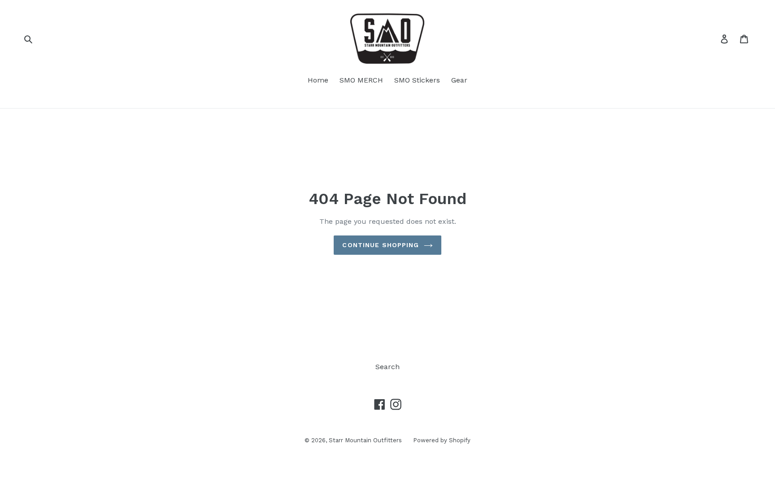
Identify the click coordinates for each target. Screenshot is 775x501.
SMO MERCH (361, 80)
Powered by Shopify (441, 440)
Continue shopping (380, 244)
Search (387, 366)
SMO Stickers (417, 80)
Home (318, 80)
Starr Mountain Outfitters (365, 440)
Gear (459, 80)
